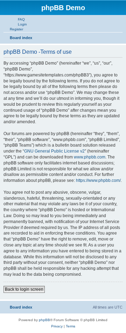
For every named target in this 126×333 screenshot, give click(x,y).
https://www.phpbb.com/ (98, 180)
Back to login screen (24, 289)
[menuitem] (18, 19)
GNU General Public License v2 (54, 151)
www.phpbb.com (89, 157)
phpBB (44, 320)
